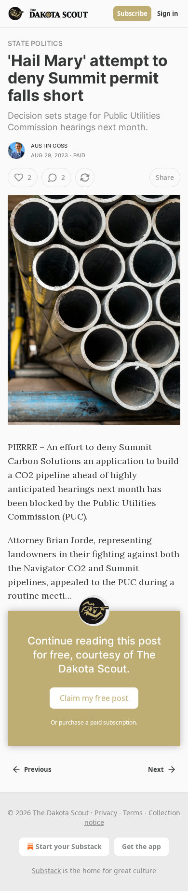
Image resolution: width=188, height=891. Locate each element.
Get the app (141, 846)
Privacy (105, 812)
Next (156, 769)
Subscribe (132, 13)
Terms (133, 812)
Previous (37, 769)
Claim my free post (94, 698)
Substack (46, 870)
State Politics (35, 43)
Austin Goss (49, 145)
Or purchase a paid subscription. (94, 722)
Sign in (167, 13)
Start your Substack (69, 846)
